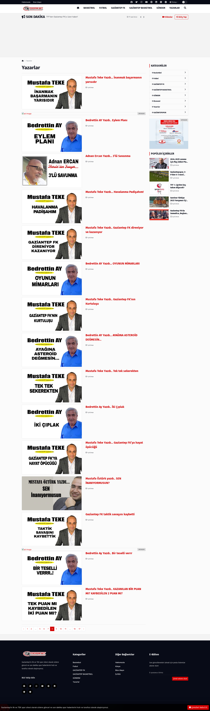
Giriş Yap (182, 17)
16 (75, 629)
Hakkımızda (26, 2)
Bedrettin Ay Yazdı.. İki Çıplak (105, 407)
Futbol (103, 8)
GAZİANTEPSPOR (159, 112)
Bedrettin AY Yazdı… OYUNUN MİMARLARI (113, 263)
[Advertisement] (105, 38)
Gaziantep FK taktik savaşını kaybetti (110, 514)
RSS (119, 674)
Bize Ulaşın (37, 2)
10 (61, 629)
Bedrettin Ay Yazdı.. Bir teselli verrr (109, 553)
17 (79, 629)
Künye (117, 666)
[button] (140, 17)
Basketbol (89, 8)
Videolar (169, 17)
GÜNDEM (161, 8)
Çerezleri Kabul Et (199, 707)
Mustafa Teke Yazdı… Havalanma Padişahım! (115, 192)
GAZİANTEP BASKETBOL (140, 8)
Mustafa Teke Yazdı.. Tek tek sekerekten (112, 371)
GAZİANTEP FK (118, 8)
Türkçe (174, 2)
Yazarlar (174, 8)
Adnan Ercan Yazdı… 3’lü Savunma (108, 156)
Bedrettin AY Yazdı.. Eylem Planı (106, 120)
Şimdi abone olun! (180, 679)
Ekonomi (156, 101)
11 (65, 629)
